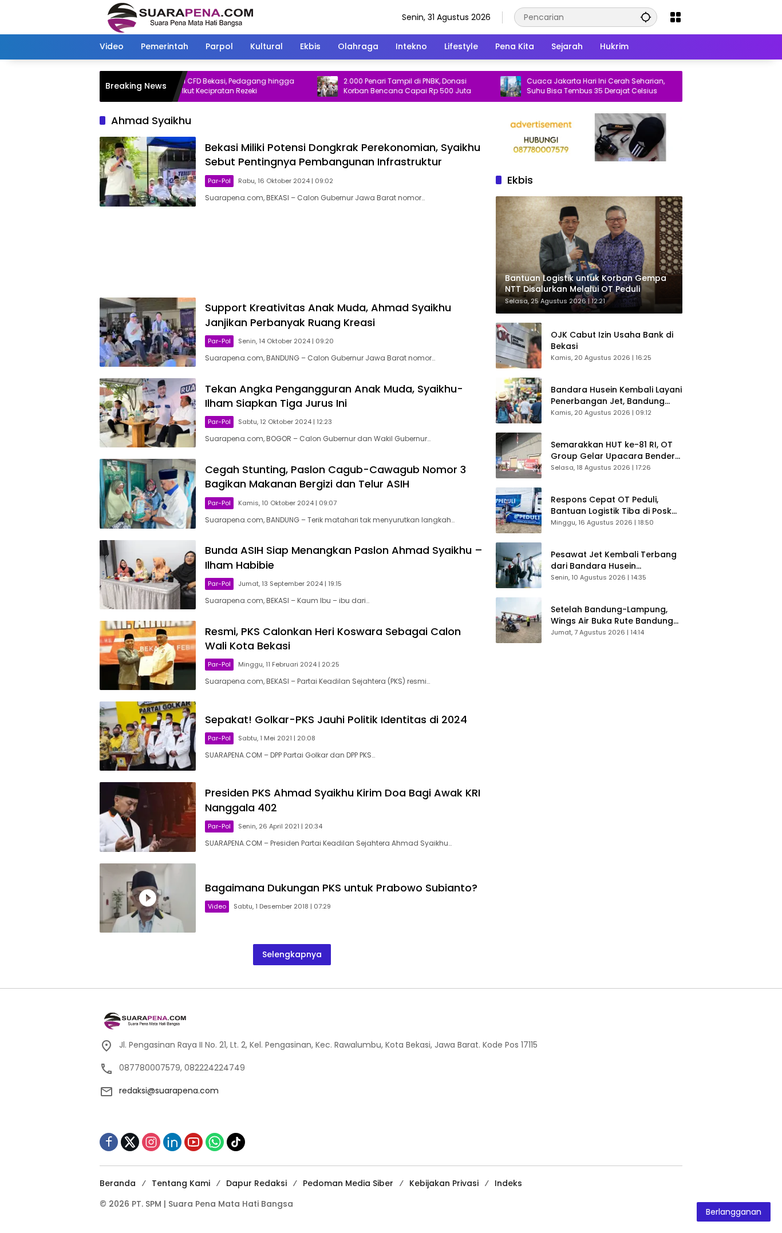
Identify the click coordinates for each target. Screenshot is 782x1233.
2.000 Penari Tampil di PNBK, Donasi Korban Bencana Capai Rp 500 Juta (378, 86)
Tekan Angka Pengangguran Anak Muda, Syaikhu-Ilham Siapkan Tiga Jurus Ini (334, 396)
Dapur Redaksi (256, 1183)
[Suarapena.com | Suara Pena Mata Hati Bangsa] (181, 16)
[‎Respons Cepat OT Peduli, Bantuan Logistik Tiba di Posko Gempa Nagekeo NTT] (519, 510)
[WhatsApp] (215, 1142)
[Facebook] (109, 1142)
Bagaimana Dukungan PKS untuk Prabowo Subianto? (341, 888)
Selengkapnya (292, 954)
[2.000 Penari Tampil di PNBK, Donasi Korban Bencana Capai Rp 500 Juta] (298, 86)
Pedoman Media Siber (348, 1183)
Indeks (508, 1183)
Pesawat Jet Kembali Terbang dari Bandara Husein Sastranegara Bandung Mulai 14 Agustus (614, 560)
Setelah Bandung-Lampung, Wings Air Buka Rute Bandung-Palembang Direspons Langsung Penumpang (614, 615)
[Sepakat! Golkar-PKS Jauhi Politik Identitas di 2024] (148, 736)
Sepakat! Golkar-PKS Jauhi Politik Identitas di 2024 (336, 719)
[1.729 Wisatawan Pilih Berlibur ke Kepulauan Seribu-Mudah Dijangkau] (664, 86)
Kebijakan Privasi (444, 1183)
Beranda (118, 1183)
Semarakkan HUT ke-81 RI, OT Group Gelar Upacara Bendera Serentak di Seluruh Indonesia (616, 450)
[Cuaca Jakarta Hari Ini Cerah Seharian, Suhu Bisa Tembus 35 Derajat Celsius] (481, 86)
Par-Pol (219, 180)
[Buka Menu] (675, 17)
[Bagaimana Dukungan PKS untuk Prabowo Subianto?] (148, 898)
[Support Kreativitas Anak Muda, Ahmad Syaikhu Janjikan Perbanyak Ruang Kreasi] (148, 332)
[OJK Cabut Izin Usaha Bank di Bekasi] (519, 345)
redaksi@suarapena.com (169, 1090)
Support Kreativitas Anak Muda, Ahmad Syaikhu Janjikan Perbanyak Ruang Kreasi (328, 314)
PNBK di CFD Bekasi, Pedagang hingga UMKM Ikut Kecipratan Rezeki (198, 86)
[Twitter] (130, 1142)
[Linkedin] (172, 1142)
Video (217, 906)
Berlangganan (733, 1212)
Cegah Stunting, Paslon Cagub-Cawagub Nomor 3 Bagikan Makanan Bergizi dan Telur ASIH (335, 476)
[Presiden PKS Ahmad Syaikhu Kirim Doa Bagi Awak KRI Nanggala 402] (148, 816)
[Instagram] (151, 1142)
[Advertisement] (292, 252)
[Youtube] (193, 1142)
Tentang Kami (181, 1183)
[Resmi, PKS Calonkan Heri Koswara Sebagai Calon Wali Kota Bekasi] (148, 655)
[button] (645, 16)
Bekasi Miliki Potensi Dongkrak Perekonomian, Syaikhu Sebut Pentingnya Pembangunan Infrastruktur (342, 154)
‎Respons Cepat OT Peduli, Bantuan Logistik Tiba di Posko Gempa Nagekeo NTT (614, 505)
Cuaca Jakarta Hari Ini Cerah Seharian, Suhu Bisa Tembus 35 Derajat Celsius (566, 86)
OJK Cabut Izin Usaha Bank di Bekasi (612, 341)
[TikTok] (236, 1142)
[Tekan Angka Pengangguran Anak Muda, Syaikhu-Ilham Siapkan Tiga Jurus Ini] (148, 412)
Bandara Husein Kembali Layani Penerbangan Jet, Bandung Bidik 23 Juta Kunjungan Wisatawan (616, 395)
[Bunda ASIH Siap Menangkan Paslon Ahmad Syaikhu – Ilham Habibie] (148, 574)
